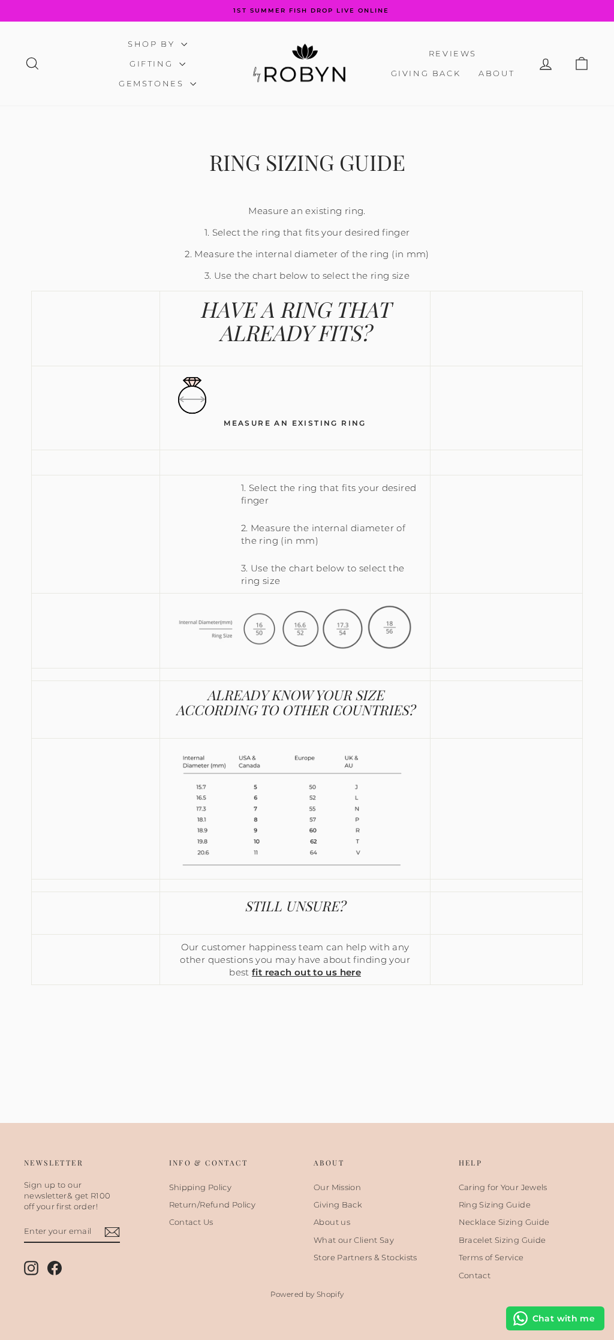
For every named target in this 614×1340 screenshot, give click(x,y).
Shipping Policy (200, 1187)
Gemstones (153, 83)
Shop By (153, 44)
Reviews (453, 53)
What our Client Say (354, 1240)
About (496, 73)
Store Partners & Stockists (365, 1257)
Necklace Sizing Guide (504, 1222)
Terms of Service (491, 1257)
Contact (475, 1275)
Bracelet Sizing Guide (502, 1240)
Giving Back (426, 73)
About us (332, 1222)
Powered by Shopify (307, 1294)
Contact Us (191, 1222)
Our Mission (337, 1187)
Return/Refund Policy (212, 1204)
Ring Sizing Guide (495, 1204)
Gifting (153, 63)
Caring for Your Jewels (503, 1187)
